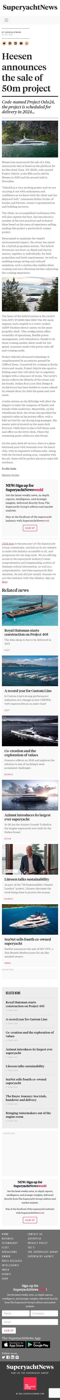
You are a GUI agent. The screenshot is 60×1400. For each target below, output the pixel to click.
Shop (5, 1278)
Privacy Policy (38, 1243)
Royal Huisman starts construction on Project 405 (26, 632)
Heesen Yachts (10, 475)
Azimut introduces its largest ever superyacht (27, 817)
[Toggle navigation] (6, 20)
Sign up (30, 528)
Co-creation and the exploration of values (21, 752)
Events (6, 1274)
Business (8, 1238)
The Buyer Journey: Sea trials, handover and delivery (26, 1098)
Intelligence (10, 1265)
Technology (10, 1243)
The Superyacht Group (43, 1251)
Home (5, 1234)
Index (5, 1269)
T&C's (31, 1247)
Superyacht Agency (41, 1256)
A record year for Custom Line (28, 690)
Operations (9, 1251)
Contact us (35, 1234)
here (4, 581)
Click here (8, 543)
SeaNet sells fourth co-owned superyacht (27, 941)
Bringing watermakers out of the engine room (28, 1115)
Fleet (5, 1247)
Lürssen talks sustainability (26, 879)
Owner (6, 1256)
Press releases (12, 1260)
